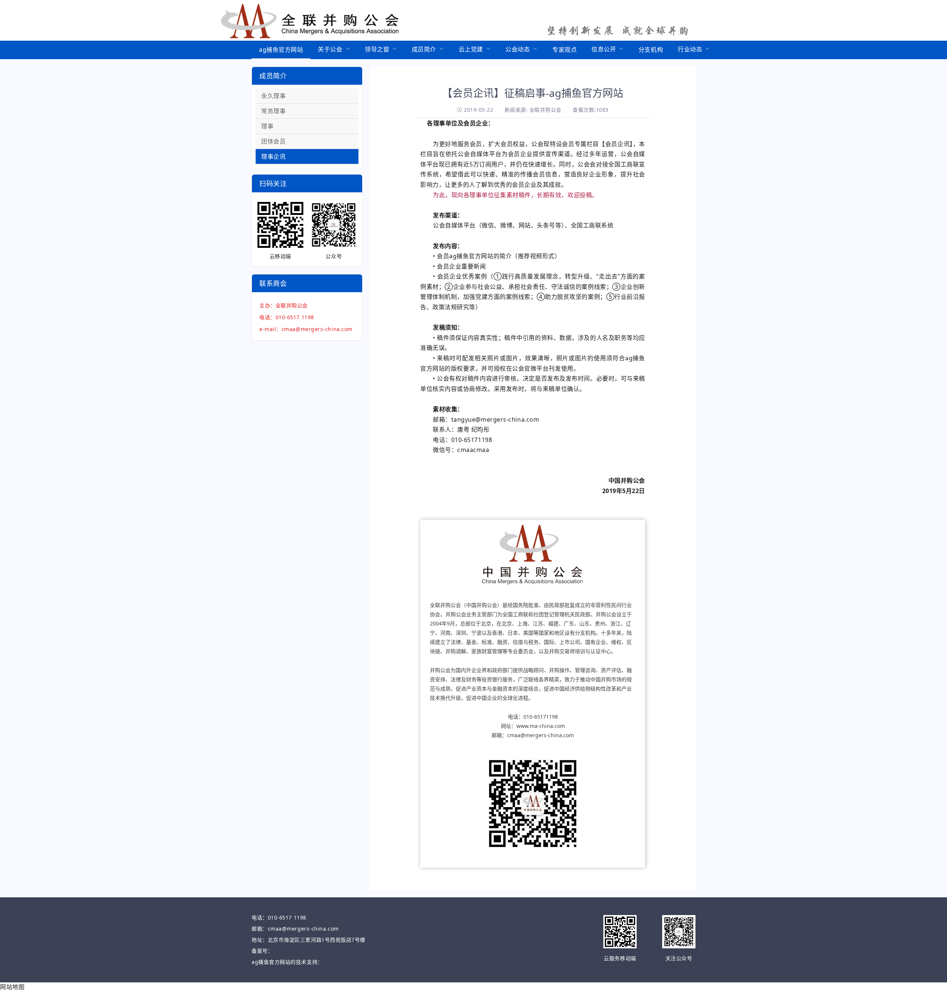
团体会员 (273, 141)
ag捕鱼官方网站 (281, 49)
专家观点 (564, 49)
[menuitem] (281, 50)
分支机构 (650, 49)
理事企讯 (273, 156)
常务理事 (273, 111)
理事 (267, 126)
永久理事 (273, 96)
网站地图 (12, 987)
